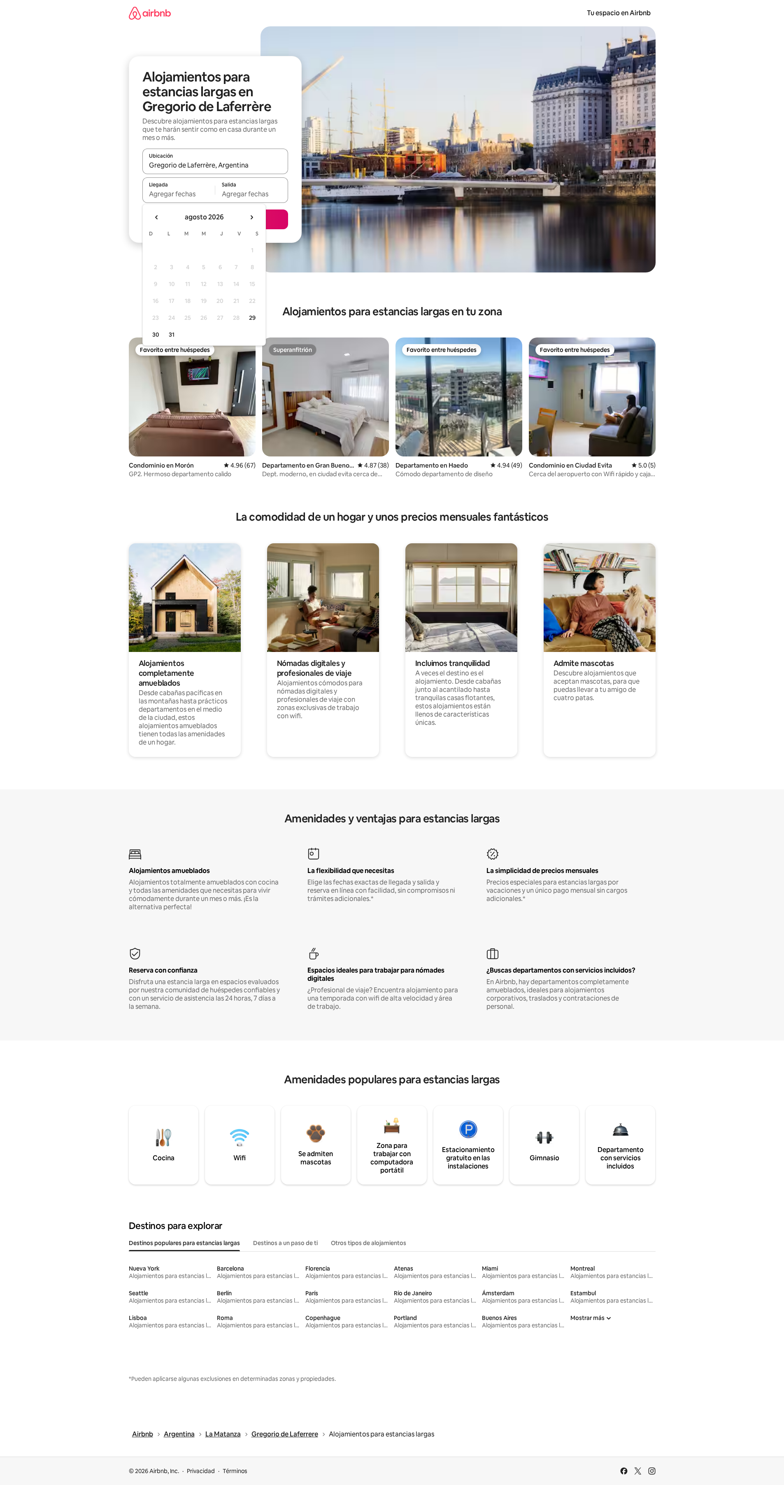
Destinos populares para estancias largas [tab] (184, 1243)
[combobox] (215, 165)
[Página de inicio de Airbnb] (150, 13)
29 (252, 317)
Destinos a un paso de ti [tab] (285, 1243)
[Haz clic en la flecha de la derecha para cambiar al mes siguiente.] (251, 217)
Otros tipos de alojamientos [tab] (368, 1243)
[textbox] (179, 194)
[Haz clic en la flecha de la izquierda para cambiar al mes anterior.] (156, 217)
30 (155, 334)
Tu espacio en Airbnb (619, 13)
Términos (235, 1471)
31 (171, 334)
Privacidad (201, 1471)
